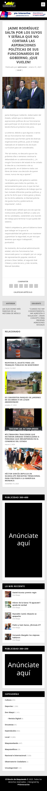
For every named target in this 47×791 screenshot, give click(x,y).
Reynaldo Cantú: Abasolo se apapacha (24, 615)
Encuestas (9, 724)
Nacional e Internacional (15, 755)
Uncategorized (11, 768)
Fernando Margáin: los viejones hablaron (25, 636)
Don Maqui (16, 595)
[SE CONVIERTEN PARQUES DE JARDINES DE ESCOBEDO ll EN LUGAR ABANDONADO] (23, 382)
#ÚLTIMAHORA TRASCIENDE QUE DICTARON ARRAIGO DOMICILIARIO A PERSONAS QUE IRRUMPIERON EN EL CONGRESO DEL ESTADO (22, 438)
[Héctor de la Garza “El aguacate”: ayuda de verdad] (8, 604)
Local (19, 70)
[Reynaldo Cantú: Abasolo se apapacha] (8, 615)
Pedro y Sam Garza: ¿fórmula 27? (26, 625)
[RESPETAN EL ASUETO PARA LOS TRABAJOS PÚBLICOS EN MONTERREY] (23, 348)
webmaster (22, 67)
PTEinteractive (24, 784)
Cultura (8, 700)
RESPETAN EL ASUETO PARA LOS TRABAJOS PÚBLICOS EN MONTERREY (22, 364)
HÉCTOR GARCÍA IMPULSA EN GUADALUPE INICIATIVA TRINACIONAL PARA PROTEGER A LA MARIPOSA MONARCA (22, 477)
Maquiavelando (11, 743)
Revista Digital (15, 718)
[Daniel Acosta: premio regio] (8, 594)
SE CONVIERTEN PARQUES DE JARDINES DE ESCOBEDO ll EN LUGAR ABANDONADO (23, 399)
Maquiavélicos (11, 749)
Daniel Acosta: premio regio (24, 592)
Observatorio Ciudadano (15, 761)
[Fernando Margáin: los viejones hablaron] (8, 637)
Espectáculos (10, 731)
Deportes (9, 706)
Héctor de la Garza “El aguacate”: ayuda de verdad (26, 603)
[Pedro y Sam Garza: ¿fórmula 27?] (8, 627)
